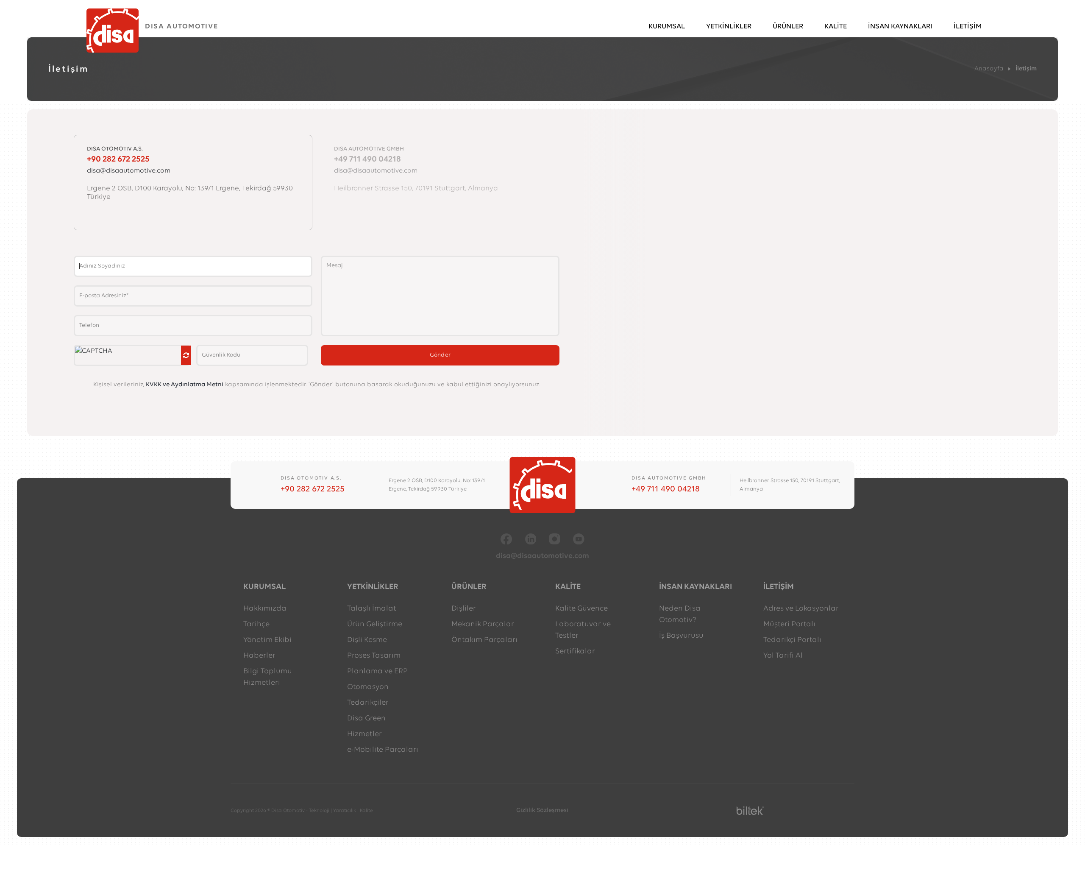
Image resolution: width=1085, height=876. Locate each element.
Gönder (440, 355)
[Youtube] (578, 539)
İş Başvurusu (681, 636)
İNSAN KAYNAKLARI (900, 24)
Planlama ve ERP (377, 671)
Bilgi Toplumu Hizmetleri (267, 677)
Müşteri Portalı (789, 624)
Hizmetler (364, 734)
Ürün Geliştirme (374, 624)
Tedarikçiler (368, 703)
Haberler (259, 656)
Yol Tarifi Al (783, 656)
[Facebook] (506, 539)
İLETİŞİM (968, 24)
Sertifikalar (575, 652)
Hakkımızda (265, 609)
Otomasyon (368, 687)
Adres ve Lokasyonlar (801, 609)
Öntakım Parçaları (484, 640)
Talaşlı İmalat (371, 609)
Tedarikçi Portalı (792, 640)
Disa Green (366, 719)
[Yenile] (186, 355)
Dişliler (463, 609)
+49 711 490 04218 (666, 489)
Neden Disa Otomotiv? (680, 614)
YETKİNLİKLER (728, 24)
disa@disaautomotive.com (542, 556)
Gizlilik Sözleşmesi (542, 810)
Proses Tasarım (374, 656)
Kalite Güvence (581, 609)
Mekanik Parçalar (482, 624)
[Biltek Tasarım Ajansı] (750, 810)
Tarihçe (256, 624)
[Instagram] (554, 539)
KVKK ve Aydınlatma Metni (184, 385)
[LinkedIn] (531, 539)
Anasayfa (989, 69)
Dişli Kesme (367, 640)
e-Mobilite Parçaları (382, 750)
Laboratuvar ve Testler (583, 630)
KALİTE (835, 24)
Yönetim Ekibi (267, 640)
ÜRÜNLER (788, 24)
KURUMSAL (666, 24)
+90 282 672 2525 (313, 489)
